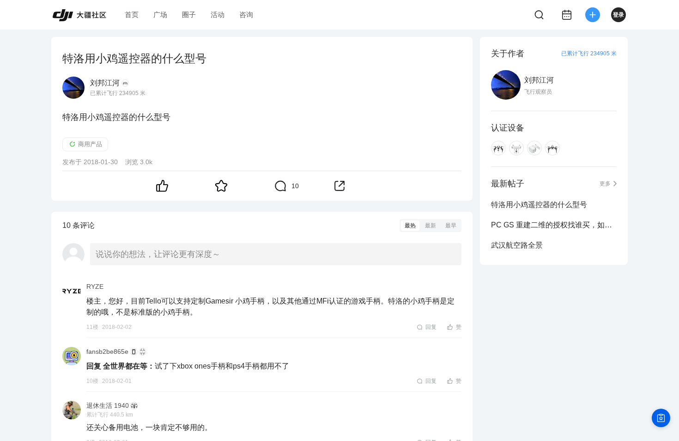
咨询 (246, 14)
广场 (160, 14)
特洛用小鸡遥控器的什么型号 (539, 205)
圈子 (189, 14)
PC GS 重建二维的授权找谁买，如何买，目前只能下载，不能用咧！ (554, 225)
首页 (132, 14)
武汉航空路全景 (517, 245)
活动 (217, 14)
